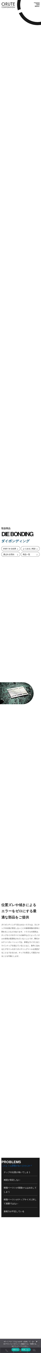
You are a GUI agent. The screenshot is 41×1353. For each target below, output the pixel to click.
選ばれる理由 (8, 554)
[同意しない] (38, 1346)
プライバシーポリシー (12, 1344)
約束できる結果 (9, 548)
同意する (16, 1350)
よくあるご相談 (29, 548)
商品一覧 (26, 554)
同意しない (25, 1350)
